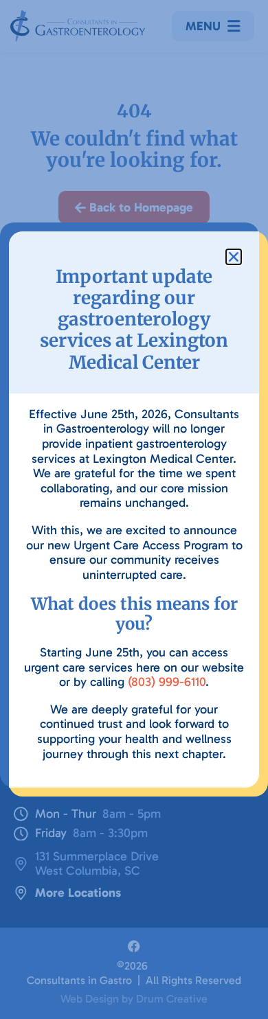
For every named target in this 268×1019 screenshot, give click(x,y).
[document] (134, 509)
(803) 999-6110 (166, 681)
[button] (234, 257)
